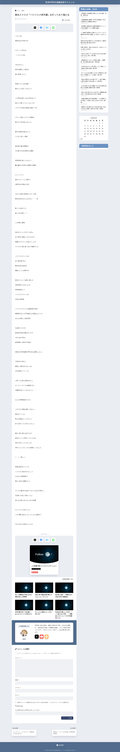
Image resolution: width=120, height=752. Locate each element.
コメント (18, 658)
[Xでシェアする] (35, 27)
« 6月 (81, 139)
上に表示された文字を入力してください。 (28, 710)
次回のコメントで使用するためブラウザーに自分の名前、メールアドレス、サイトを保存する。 (43, 702)
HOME (61, 745)
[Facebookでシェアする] (41, 27)
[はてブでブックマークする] (47, 27)
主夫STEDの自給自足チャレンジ (60, 2)
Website (46, 639)
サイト (17, 695)
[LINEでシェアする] (53, 27)
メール (18, 687)
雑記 (72, 579)
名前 (17, 680)
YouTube (41, 639)
